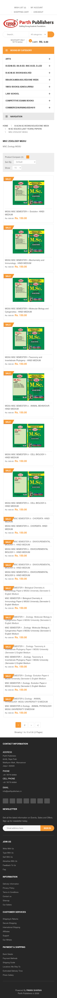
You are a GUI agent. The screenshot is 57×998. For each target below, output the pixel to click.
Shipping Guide (9, 962)
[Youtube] (40, 3)
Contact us (7, 896)
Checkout (38, 12)
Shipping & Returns (10, 919)
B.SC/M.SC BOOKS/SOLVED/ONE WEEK (32, 125)
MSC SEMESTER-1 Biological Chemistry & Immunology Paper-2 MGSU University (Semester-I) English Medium (27, 601)
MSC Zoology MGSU (18, 132)
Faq (4, 869)
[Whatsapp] (47, 800)
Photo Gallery (8, 975)
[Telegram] (34, 3)
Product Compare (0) (14, 157)
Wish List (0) (20, 7)
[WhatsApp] (45, 3)
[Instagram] (17, 3)
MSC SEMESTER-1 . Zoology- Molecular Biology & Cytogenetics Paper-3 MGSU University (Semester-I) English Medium (28, 630)
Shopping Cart (21, 12)
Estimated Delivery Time (13, 970)
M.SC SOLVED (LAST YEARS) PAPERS (25, 128)
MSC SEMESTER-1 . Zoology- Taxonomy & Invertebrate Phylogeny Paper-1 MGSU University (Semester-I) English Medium (26, 659)
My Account (37, 7)
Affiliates (6, 931)
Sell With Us (8, 857)
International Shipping (11, 927)
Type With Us (8, 852)
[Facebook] (12, 3)
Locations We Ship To (11, 966)
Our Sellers (7, 904)
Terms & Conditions (11, 892)
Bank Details (8, 954)
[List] (31, 156)
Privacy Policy (8, 888)
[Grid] (27, 156)
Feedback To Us (9, 865)
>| (38, 725)
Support (6, 935)
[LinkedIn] (29, 3)
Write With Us (8, 848)
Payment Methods (10, 958)
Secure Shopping (9, 923)
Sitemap (6, 900)
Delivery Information (11, 883)
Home (5, 125)
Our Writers (7, 939)
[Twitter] (23, 3)
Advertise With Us (10, 861)
